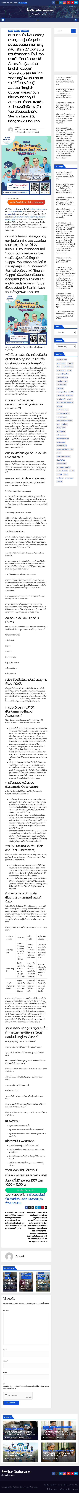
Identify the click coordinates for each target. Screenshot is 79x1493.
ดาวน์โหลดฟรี (61, 399)
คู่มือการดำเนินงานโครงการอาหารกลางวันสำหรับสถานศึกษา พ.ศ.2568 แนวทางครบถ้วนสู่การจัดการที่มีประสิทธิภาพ (65, 118)
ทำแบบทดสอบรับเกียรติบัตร (65, 403)
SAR (58, 367)
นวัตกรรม (60, 406)
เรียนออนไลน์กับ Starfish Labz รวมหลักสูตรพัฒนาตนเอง (25, 1198)
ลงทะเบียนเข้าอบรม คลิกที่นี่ (26, 1190)
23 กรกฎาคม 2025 (50, 1437)
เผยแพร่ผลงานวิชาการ (25, 1274)
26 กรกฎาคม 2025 (12, 1437)
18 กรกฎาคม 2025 (50, 1458)
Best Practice (61, 363)
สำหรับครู (11, 30)
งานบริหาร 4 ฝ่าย (62, 381)
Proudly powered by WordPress (10, 1487)
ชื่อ (5, 1349)
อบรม (55, 1489)
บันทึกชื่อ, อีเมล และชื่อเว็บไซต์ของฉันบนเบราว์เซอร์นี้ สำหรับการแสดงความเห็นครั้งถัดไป (26, 1387)
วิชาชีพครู (49, 1489)
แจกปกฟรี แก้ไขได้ (62, 471)
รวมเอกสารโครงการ (63, 413)
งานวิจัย (71, 392)
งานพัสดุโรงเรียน (62, 392)
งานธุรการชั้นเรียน (62, 377)
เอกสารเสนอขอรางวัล (25, 1277)
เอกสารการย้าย (61, 464)
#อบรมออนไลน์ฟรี (32, 132)
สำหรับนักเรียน (61, 428)
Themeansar (33, 1487)
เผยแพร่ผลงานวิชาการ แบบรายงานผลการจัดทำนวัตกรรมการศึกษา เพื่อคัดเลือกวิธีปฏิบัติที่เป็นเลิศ (65, 106)
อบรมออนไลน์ (10, 214)
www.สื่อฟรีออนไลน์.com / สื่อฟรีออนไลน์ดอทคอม (26, 202)
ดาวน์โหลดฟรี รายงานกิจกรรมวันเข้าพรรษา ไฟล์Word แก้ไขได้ (63, 260)
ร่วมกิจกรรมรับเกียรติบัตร (64, 420)
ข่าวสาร (60, 1485)
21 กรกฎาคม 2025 (12, 1458)
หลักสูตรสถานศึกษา (63, 438)
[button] (72, 20)
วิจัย (76, 1485)
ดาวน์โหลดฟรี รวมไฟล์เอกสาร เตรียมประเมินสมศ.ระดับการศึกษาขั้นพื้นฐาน (65, 81)
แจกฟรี (72, 471)
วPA (58, 424)
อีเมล (5, 1361)
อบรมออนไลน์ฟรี (25, 30)
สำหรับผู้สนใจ (17, 30)
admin (19, 127)
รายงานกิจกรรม (61, 417)
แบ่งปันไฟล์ (60, 478)
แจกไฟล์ (59, 474)
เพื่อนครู (66, 1485)
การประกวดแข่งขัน (67, 367)
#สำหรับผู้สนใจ (20, 132)
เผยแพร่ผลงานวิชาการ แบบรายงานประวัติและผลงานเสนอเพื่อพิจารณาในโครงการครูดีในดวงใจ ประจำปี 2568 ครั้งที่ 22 (65, 93)
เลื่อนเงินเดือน (61, 460)
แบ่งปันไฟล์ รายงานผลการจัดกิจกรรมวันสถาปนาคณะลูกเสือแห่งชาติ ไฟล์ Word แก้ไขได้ (65, 315)
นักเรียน (72, 1485)
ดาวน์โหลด (69, 395)
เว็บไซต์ (5, 1372)
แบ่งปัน (66, 474)
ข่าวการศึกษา (61, 370)
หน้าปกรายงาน (61, 435)
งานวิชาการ (7, 1273)
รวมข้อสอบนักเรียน (62, 410)
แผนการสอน (69, 478)
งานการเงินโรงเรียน (62, 374)
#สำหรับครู (32, 129)
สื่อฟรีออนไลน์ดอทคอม (39, 10)
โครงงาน (59, 481)
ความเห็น (7, 1310)
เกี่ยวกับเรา (75, 1489)
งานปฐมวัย (60, 388)
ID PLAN (70, 363)
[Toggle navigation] (38, 19)
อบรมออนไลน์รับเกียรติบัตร (65, 449)
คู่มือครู (69, 370)
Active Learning (62, 360)
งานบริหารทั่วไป (61, 385)
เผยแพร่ (59, 453)
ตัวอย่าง (69, 399)
